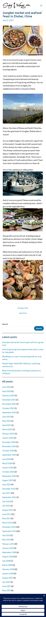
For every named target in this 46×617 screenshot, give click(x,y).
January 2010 (8, 548)
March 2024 (7, 463)
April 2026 (6, 391)
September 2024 (9, 455)
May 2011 (6, 518)
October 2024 (8, 450)
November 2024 (9, 446)
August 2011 (7, 510)
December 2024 (9, 442)
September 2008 (9, 552)
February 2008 (8, 569)
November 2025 (9, 404)
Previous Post (23, 308)
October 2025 (8, 408)
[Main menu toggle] (41, 5)
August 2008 (7, 556)
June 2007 (6, 586)
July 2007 (6, 582)
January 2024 (8, 467)
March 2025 (7, 429)
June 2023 (6, 484)
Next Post (23, 313)
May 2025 (6, 421)
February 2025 (8, 433)
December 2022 (9, 489)
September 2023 (9, 476)
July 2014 (6, 506)
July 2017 (6, 493)
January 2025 (8, 438)
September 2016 (9, 497)
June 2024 (6, 459)
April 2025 (6, 425)
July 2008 (6, 561)
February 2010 (8, 544)
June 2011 (6, 514)
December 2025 (9, 400)
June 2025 (6, 417)
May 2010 (6, 539)
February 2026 (8, 395)
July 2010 (6, 535)
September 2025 (9, 412)
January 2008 (8, 573)
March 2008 (7, 565)
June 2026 (6, 387)
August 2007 (7, 578)
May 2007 (6, 590)
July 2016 (6, 501)
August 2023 (7, 480)
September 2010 (9, 531)
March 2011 (7, 522)
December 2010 (9, 527)
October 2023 (8, 472)
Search (5, 324)
